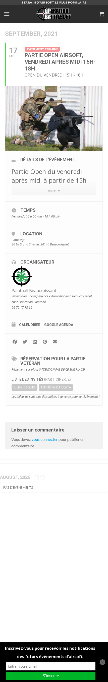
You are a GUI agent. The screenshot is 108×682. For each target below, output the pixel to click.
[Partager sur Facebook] (14, 341)
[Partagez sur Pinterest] (44, 341)
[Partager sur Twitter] (24, 341)
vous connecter (45, 439)
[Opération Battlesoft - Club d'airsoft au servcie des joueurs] (54, 14)
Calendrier (29, 325)
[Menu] (7, 14)
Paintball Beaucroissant (34, 290)
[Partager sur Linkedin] (34, 341)
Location (31, 233)
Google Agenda (58, 325)
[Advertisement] (54, 568)
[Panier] (101, 13)
